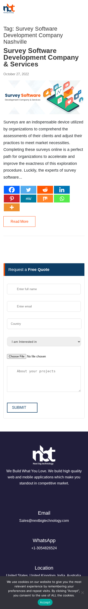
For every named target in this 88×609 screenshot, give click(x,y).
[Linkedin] (62, 190)
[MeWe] (28, 198)
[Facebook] (12, 190)
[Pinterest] (12, 198)
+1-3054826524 (44, 544)
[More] (12, 207)
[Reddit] (45, 190)
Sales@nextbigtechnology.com (44, 516)
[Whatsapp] (62, 198)
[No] (82, 592)
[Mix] (45, 198)
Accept (45, 602)
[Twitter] (28, 190)
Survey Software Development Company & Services (41, 57)
